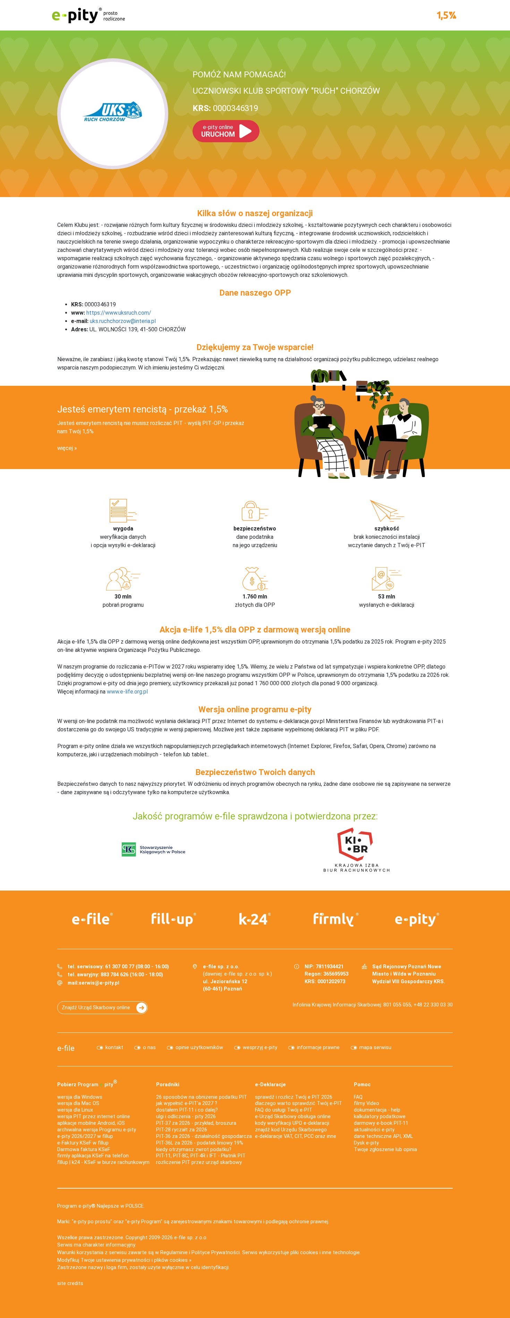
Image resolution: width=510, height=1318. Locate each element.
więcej (65, 448)
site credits (70, 1283)
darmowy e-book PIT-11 (381, 1123)
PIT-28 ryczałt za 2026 (181, 1130)
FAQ (358, 1097)
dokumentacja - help (377, 1110)
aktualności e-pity (374, 1130)
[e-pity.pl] (417, 920)
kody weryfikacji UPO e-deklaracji (292, 1123)
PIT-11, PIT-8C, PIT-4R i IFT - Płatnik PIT (201, 1156)
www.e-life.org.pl (127, 691)
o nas (149, 1048)
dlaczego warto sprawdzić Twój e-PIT (298, 1103)
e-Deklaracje (270, 1085)
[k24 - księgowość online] (255, 919)
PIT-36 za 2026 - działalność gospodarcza (204, 1136)
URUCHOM (218, 131)
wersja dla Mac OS (78, 1103)
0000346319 (225, 108)
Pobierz (87, 1083)
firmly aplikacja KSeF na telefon (93, 1156)
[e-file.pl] (92, 919)
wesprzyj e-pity (260, 1048)
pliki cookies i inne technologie (325, 1253)
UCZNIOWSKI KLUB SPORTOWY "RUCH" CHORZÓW (286, 91)
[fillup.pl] (173, 920)
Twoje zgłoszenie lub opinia (385, 1150)
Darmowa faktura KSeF (83, 1150)
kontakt (114, 1048)
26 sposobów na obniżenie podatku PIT (201, 1097)
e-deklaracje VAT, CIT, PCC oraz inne (295, 1136)
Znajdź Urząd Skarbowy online (96, 1008)
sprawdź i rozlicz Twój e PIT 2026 (293, 1097)
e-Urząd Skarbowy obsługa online (293, 1117)
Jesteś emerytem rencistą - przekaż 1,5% (142, 409)
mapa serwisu (375, 1048)
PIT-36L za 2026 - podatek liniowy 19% (199, 1143)
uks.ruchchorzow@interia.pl (123, 321)
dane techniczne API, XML (383, 1136)
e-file (66, 1048)
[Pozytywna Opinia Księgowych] (153, 849)
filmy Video (366, 1103)
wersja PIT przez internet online (93, 1117)
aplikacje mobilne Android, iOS (91, 1123)
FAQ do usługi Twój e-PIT (283, 1110)
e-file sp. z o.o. (190, 1238)
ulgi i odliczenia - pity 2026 (186, 1117)
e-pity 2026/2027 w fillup (85, 1136)
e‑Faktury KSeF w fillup (83, 1143)
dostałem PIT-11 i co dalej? (187, 1110)
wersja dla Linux (75, 1110)
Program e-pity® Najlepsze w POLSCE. (101, 1206)
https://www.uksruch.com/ (118, 312)
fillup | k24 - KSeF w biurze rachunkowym (103, 1162)
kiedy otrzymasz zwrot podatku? (193, 1150)
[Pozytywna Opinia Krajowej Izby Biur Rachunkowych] (356, 849)
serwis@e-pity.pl (99, 983)
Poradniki (167, 1085)
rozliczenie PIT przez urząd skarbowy (199, 1162)
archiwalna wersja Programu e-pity (96, 1130)
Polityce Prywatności (216, 1253)
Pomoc (362, 1085)
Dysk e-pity (366, 1143)
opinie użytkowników (199, 1048)
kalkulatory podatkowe (380, 1117)
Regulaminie (174, 1253)
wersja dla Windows (79, 1097)
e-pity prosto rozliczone (88, 15)
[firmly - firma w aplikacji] (336, 920)
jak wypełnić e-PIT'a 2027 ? (186, 1103)
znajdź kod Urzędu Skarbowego (291, 1130)
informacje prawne (318, 1048)
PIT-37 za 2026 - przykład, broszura (196, 1123)
